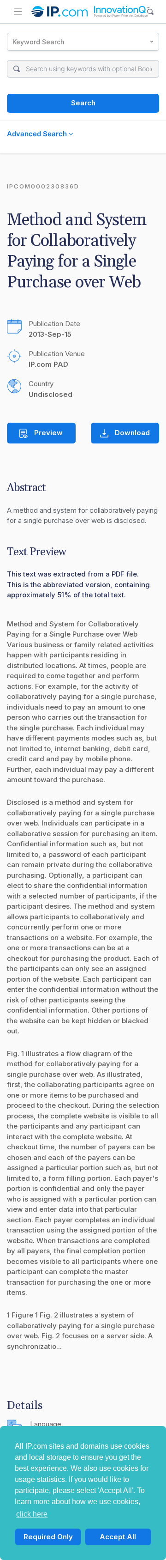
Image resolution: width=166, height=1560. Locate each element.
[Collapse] (18, 11)
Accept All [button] (118, 1536)
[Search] (150, 12)
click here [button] (31, 1514)
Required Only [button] (48, 1536)
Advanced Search (38, 133)
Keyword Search (38, 42)
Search (83, 102)
